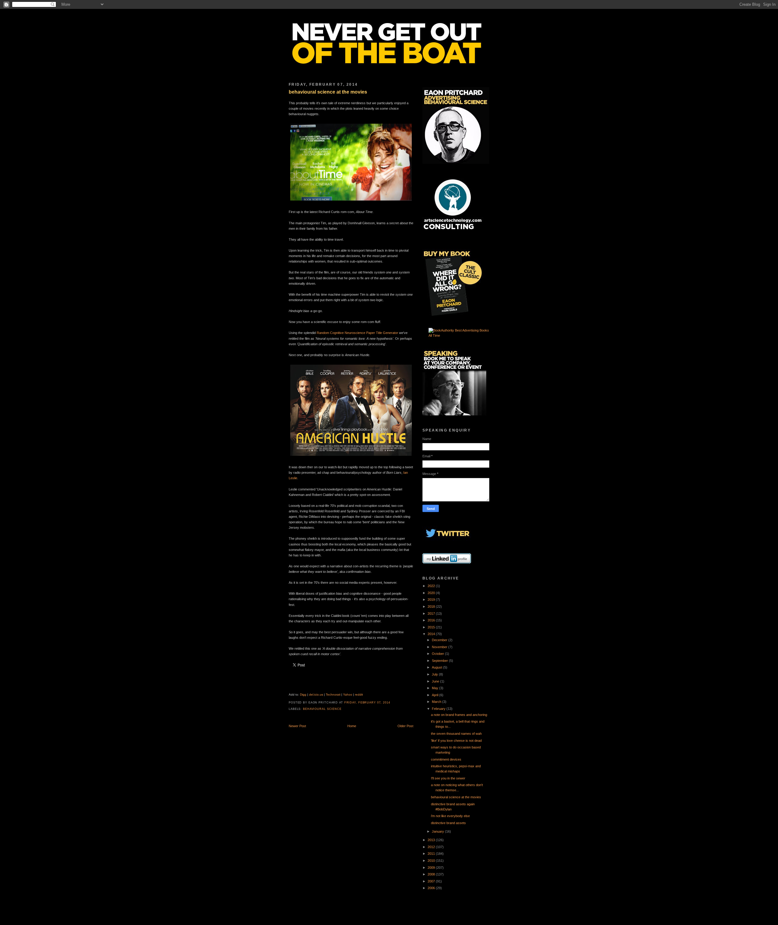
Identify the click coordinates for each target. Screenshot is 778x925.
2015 (432, 627)
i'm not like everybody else (450, 816)
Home (351, 726)
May (435, 688)
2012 (432, 847)
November (440, 647)
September (440, 660)
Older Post (405, 726)
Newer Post (297, 726)
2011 (432, 853)
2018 (432, 606)
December (440, 640)
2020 (432, 593)
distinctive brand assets (448, 823)
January (438, 831)
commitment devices (446, 759)
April (435, 695)
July (435, 674)
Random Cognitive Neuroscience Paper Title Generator (357, 333)
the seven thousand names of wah (456, 733)
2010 (432, 860)
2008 (432, 874)
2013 (432, 840)
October (438, 653)
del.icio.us (316, 694)
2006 (432, 888)
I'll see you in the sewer (448, 778)
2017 (432, 613)
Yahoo (347, 694)
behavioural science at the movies (328, 92)
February (439, 708)
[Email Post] (392, 702)
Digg (303, 694)
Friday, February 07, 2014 (367, 702)
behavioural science (322, 708)
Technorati (333, 694)
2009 (432, 867)
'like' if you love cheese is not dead (456, 740)
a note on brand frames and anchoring (459, 715)
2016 (432, 620)
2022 (432, 586)
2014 (432, 634)
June (436, 681)
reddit (359, 694)
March (437, 701)
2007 (432, 881)
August (437, 667)
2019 (432, 599)
